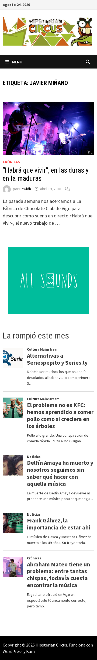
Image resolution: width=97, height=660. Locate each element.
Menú (17, 61)
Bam (30, 651)
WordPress (13, 651)
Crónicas (11, 161)
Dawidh (25, 188)
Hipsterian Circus (51, 645)
